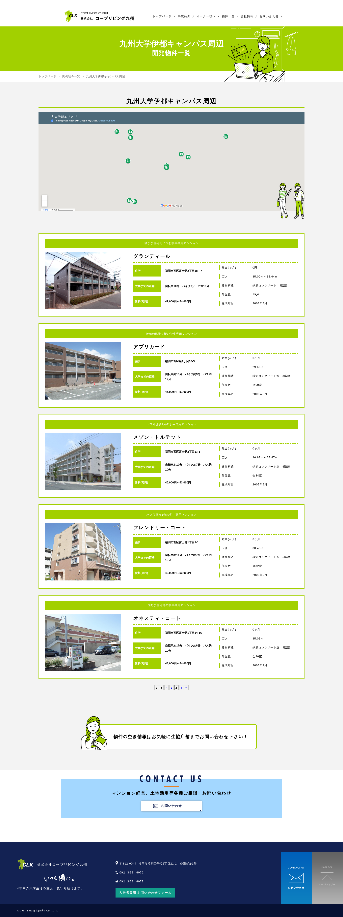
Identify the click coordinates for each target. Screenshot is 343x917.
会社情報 (247, 16)
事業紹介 (184, 16)
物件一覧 (228, 16)
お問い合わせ (269, 16)
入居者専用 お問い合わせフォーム (145, 892)
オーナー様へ (206, 16)
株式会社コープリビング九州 (99, 16)
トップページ (162, 16)
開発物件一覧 (71, 76)
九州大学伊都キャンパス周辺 (105, 76)
